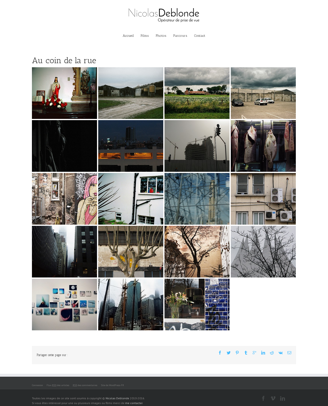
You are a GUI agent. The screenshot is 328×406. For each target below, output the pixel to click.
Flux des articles (58, 385)
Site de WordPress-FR (112, 385)
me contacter (133, 403)
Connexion (37, 385)
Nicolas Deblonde (117, 398)
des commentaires (85, 385)
